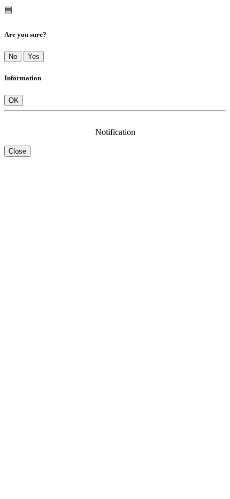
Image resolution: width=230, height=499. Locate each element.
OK (14, 100)
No (13, 56)
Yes (34, 56)
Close (17, 151)
